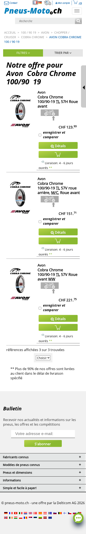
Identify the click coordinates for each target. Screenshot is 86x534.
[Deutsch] (40, 2)
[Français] (35, 2)
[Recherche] (78, 21)
